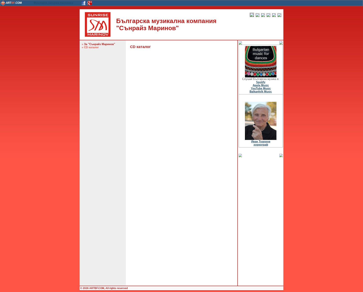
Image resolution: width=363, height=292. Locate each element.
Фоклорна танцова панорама (53, 2)
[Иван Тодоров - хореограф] (260, 139)
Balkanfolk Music (261, 91)
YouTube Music (261, 88)
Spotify (260, 82)
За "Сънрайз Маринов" (99, 44)
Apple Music (261, 85)
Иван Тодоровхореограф (260, 143)
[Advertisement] (261, 221)
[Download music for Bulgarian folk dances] (260, 76)
